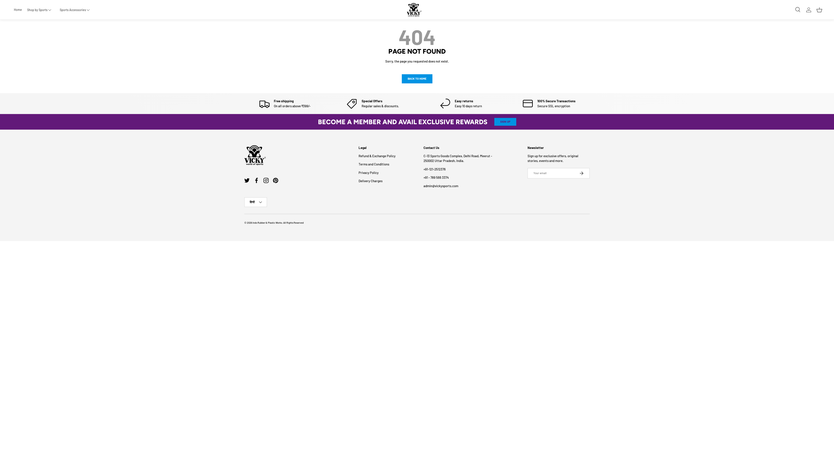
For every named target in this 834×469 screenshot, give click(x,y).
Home (18, 10)
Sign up (505, 121)
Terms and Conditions (374, 164)
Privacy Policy (369, 173)
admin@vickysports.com (441, 186)
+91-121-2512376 (435, 169)
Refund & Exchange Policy (377, 156)
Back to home (417, 78)
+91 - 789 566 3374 (436, 177)
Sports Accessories (73, 10)
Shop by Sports (37, 10)
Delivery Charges (370, 181)
